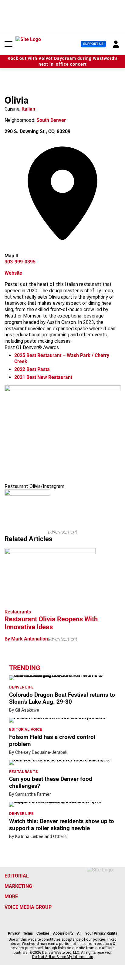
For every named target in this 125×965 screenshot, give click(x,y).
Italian (28, 109)
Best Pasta (32, 369)
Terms (28, 933)
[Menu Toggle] (8, 44)
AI (79, 933)
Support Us (93, 44)
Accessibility (63, 933)
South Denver (51, 120)
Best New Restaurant (43, 377)
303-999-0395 (20, 262)
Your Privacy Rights (101, 933)
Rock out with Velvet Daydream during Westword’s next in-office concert (63, 61)
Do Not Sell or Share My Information (62, 957)
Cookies (42, 933)
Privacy (14, 933)
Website (13, 273)
